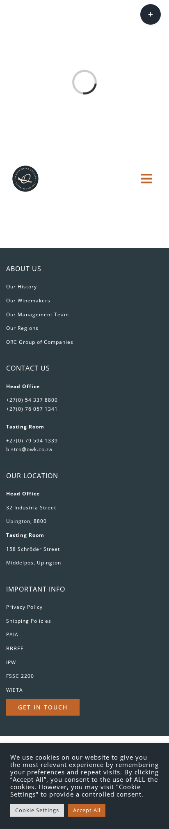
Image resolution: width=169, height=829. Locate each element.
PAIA (12, 634)
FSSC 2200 (20, 675)
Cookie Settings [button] (37, 810)
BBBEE (15, 648)
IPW (11, 662)
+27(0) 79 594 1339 (32, 440)
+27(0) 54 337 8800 (32, 399)
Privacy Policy (24, 606)
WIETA (14, 689)
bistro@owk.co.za (29, 449)
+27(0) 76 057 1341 (32, 408)
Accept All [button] (86, 810)
